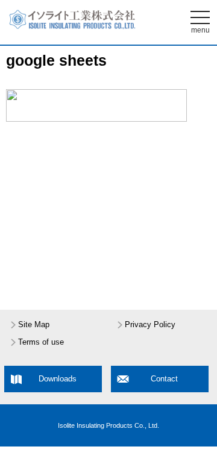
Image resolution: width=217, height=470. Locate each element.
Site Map (33, 325)
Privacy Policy (150, 325)
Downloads (58, 379)
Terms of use (41, 342)
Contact (164, 379)
